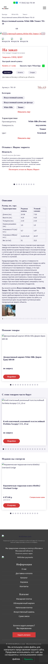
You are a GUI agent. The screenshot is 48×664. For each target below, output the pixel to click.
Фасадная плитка (24, 599)
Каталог (24, 577)
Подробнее (11, 377)
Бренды (4, 14)
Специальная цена (37, 497)
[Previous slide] (5, 33)
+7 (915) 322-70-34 (27, 2)
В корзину (11, 505)
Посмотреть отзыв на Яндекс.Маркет (24, 169)
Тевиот (25, 14)
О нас (24, 569)
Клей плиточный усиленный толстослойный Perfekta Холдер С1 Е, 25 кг (24, 422)
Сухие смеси (24, 616)
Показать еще (24, 112)
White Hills (15, 14)
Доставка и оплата (24, 573)
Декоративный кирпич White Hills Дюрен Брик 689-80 (22, 358)
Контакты (24, 586)
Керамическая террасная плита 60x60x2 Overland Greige (21, 487)
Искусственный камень (13, 98)
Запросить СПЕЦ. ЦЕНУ (12, 57)
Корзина (24, 582)
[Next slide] (43, 33)
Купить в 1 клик (9, 66)
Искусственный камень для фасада (18, 102)
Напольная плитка (24, 607)
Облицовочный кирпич (24, 603)
